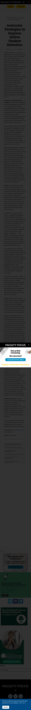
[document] (15, 355)
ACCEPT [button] (5, 707)
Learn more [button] (22, 703)
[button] (28, 344)
